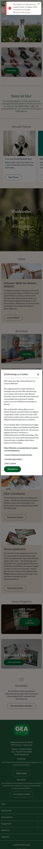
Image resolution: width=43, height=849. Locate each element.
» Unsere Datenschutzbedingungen (18, 455)
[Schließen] (38, 374)
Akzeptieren (12, 469)
